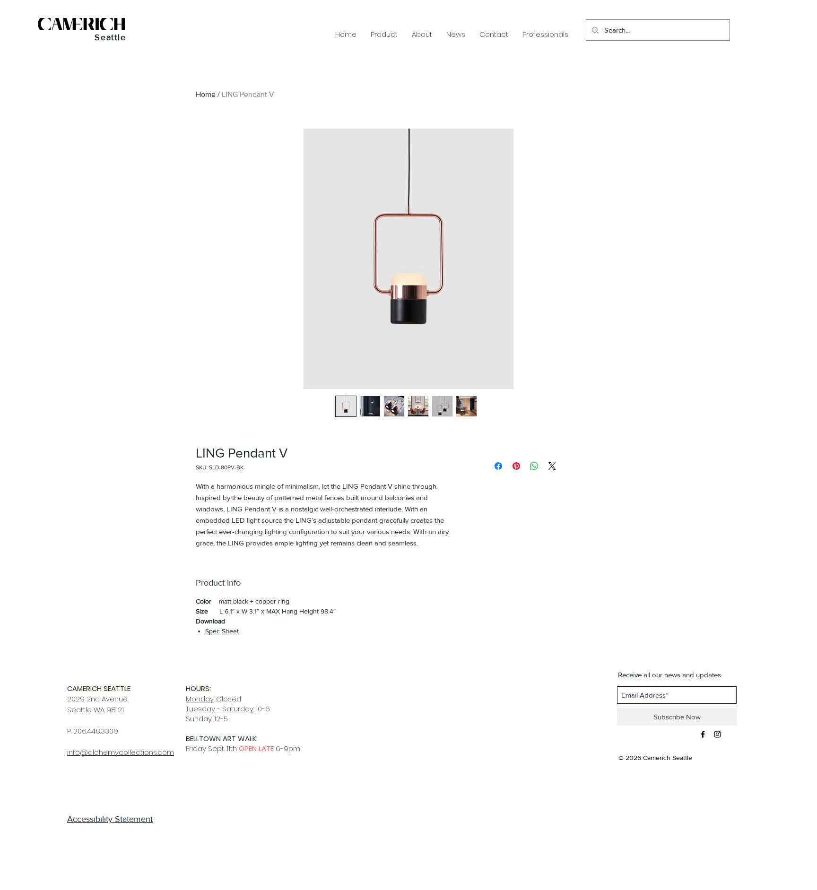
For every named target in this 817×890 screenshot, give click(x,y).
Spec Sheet (222, 631)
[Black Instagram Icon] (717, 734)
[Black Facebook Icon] (702, 734)
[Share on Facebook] (498, 466)
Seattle (110, 37)
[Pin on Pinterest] (516, 466)
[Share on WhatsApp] (534, 466)
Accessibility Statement (110, 819)
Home (206, 94)
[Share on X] (552, 466)
